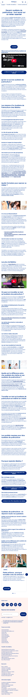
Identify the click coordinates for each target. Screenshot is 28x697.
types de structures (19, 425)
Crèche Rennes (4, 641)
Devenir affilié (4, 691)
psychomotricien (21, 174)
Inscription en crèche (6, 673)
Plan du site (3, 687)
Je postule (14, 46)
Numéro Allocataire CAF (6, 675)
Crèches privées (4, 670)
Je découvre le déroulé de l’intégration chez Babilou (14, 473)
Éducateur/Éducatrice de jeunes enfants (10, 653)
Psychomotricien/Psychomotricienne (9, 655)
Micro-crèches (4, 666)
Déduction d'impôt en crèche (7, 671)
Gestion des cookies (5, 694)
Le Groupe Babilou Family (7, 692)
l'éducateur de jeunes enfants (11, 174)
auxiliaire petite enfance (18, 381)
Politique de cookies (5, 686)
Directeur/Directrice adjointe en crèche (9, 650)
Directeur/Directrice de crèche (8, 649)
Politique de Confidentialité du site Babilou (13, 621)
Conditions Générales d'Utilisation (8, 682)
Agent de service (5, 657)
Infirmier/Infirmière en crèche (7, 658)
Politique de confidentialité (7, 685)
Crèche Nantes (4, 637)
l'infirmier (7, 176)
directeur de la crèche (16, 172)
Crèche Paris (4, 640)
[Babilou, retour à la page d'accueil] (14, 2)
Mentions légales (5, 683)
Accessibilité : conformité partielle (8, 688)
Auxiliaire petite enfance (6, 654)
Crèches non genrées (6, 669)
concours (14, 227)
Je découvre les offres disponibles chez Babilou (14, 501)
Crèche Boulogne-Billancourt (7, 631)
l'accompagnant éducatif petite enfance (9, 175)
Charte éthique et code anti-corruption (9, 690)
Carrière (5, 569)
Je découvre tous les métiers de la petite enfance (14, 72)
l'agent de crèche (17, 176)
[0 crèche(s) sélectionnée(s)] (22, 2)
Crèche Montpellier (5, 636)
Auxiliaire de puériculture (6, 652)
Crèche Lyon (4, 633)
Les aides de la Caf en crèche (7, 674)
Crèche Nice (4, 638)
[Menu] (2, 2)
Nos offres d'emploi (5, 659)
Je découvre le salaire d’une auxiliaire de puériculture (14, 488)
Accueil (3, 4)
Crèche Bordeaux (5, 629)
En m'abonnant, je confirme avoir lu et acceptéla (13, 622)
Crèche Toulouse (5, 642)
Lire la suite (7, 588)
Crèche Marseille (4, 634)
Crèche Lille (3, 632)
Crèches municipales (5, 667)
